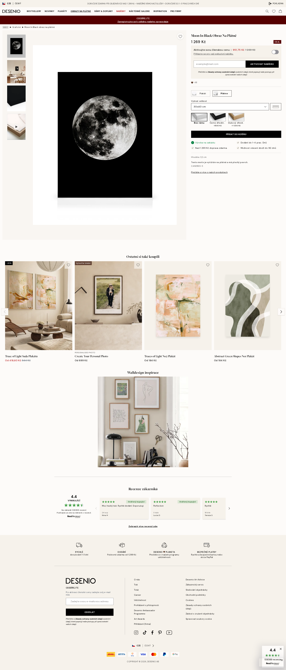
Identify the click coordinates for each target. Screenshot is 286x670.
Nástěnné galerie (139, 11)
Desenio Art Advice (195, 579)
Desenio (151, 661)
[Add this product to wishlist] (180, 36)
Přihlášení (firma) (142, 624)
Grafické (16, 27)
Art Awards (139, 619)
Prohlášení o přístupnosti (146, 605)
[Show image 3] (16, 98)
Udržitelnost (140, 600)
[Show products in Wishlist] (274, 11)
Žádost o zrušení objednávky (200, 613)
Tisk (136, 584)
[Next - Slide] (283, 120)
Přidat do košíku (236, 134)
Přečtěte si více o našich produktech (209, 172)
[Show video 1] (16, 127)
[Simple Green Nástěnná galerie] (143, 422)
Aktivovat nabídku (262, 64)
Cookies (190, 600)
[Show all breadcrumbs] (5, 27)
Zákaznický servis (195, 584)
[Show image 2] (16, 71)
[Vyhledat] (267, 11)
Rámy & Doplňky (103, 11)
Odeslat (89, 612)
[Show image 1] (16, 46)
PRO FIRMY (175, 11)
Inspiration (160, 11)
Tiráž (136, 590)
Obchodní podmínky (196, 595)
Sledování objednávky (196, 590)
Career (137, 595)
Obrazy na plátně (81, 11)
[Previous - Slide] (188, 120)
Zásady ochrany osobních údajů (221, 72)
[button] (275, 106)
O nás (137, 579)
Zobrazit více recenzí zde (143, 526)
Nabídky (121, 11)
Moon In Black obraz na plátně (39, 27)
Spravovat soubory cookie (199, 619)
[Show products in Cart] (280, 11)
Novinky (49, 11)
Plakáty (62, 11)
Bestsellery (34, 11)
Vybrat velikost (199, 101)
